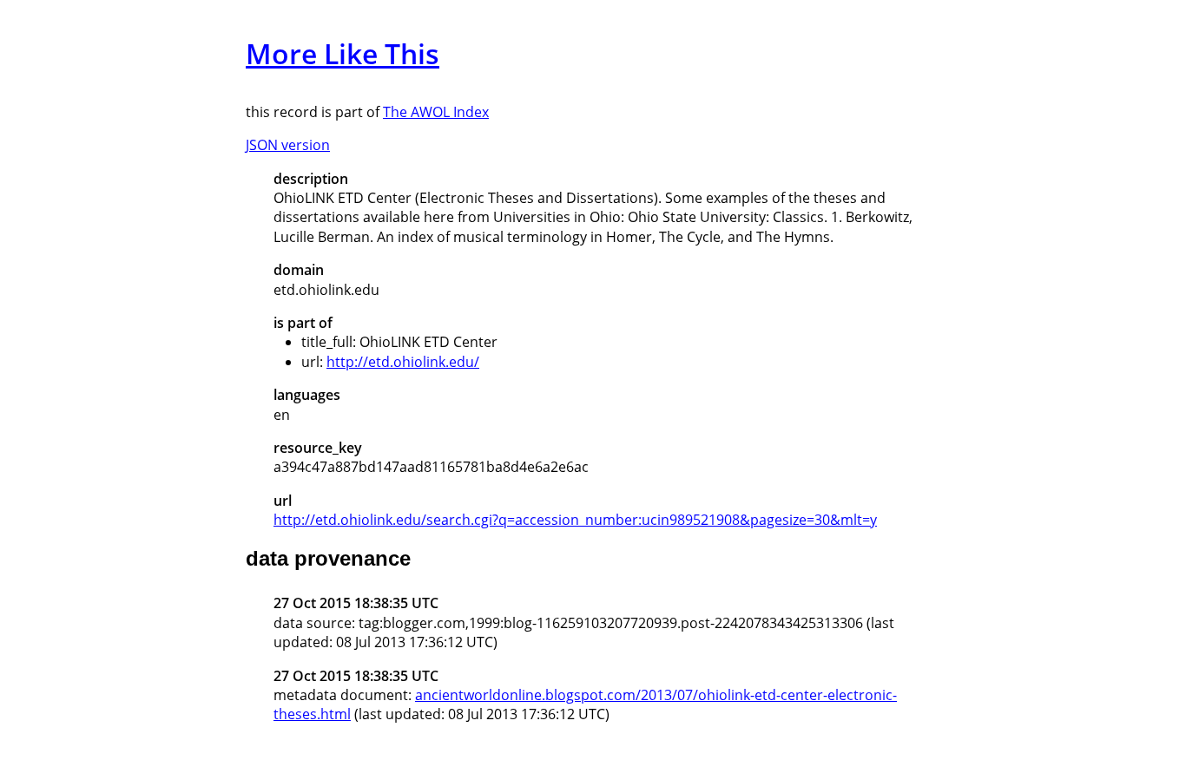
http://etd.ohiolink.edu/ (402, 361)
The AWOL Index (436, 111)
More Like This (342, 53)
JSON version (288, 144)
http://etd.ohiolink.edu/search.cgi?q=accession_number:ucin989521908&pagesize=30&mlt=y (575, 519)
